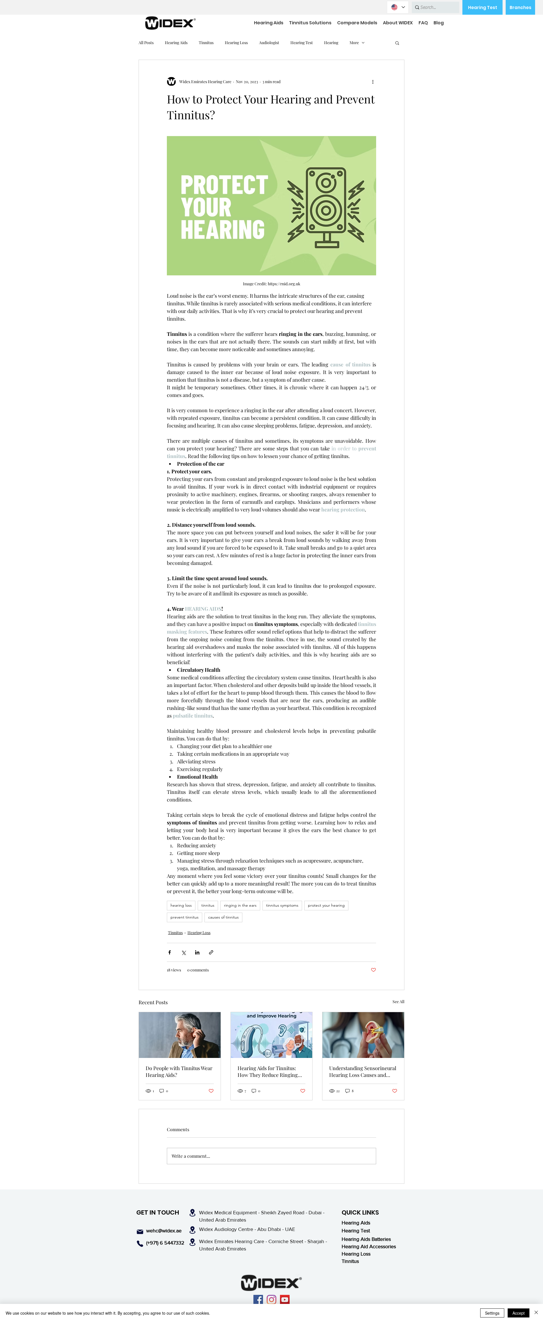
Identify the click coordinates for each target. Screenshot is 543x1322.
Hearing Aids (176, 42)
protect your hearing (326, 905)
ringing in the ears (240, 905)
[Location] (192, 1212)
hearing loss (181, 905)
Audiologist (269, 42)
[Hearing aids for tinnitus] (180, 1035)
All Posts (146, 42)
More (354, 42)
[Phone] (140, 1243)
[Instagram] (271, 1299)
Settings (492, 1313)
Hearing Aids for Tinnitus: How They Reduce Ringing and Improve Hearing (268, 1071)
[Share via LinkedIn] (197, 952)
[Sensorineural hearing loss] (363, 1035)
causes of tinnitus (223, 917)
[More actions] (372, 81)
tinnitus (207, 905)
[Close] (536, 1312)
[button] (397, 42)
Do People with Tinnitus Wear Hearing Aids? (179, 1071)
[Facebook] (258, 1299)
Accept (518, 1313)
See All (398, 1001)
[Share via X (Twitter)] (183, 952)
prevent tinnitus (185, 917)
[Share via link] (211, 952)
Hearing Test (301, 42)
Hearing (331, 42)
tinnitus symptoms (282, 905)
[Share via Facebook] (169, 952)
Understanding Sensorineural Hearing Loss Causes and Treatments (362, 1071)
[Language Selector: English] (398, 7)
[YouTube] (285, 1299)
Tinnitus (206, 42)
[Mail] (140, 1231)
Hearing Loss (236, 42)
